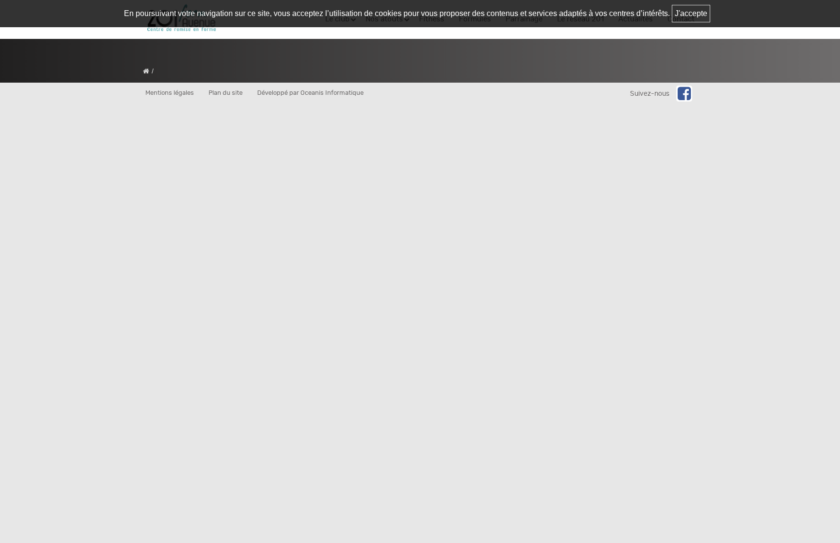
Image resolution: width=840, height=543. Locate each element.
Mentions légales (169, 93)
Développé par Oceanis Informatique (310, 93)
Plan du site (226, 93)
